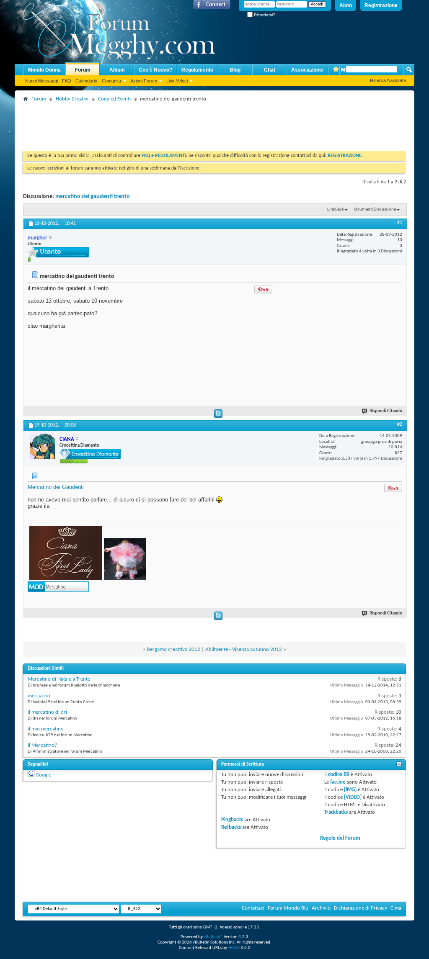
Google (43, 775)
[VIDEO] (353, 797)
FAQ (66, 80)
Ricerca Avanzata (388, 80)
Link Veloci (177, 80)
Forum (82, 70)
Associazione (307, 70)
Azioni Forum (143, 80)
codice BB (338, 774)
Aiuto (345, 5)
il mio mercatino (46, 729)
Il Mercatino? (42, 745)
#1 (399, 222)
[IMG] (350, 789)
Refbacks (231, 827)
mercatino (39, 696)
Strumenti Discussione (375, 209)
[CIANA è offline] (42, 446)
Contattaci (253, 908)
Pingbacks (232, 820)
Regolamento (197, 70)
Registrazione (381, 5)
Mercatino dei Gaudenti (56, 487)
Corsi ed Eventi (114, 99)
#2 (399, 424)
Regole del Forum (340, 838)
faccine (338, 782)
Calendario (86, 80)
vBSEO (234, 948)
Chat (269, 70)
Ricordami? (264, 15)
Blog (235, 70)
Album (117, 70)
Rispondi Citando (386, 411)
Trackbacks (336, 812)
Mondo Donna (44, 70)
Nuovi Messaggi (41, 80)
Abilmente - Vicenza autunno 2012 (243, 649)
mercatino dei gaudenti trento (92, 196)
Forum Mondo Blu (288, 908)
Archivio (321, 908)
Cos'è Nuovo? (155, 70)
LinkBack (335, 209)
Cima (395, 908)
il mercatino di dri (47, 712)
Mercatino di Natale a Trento (59, 679)
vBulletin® (213, 937)
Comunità (111, 80)
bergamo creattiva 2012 (173, 649)
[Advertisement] (175, 123)
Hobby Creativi (72, 99)
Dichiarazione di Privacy (360, 908)
